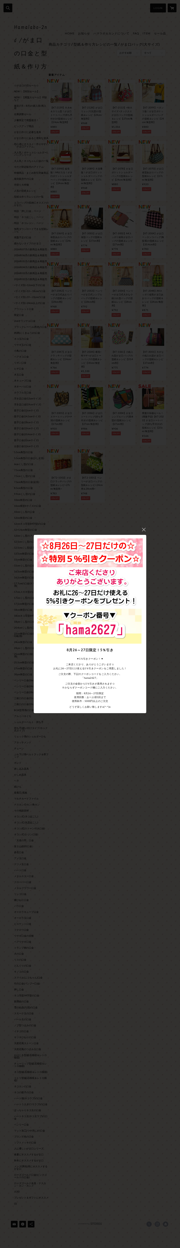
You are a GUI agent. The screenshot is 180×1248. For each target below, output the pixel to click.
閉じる (144, 529)
